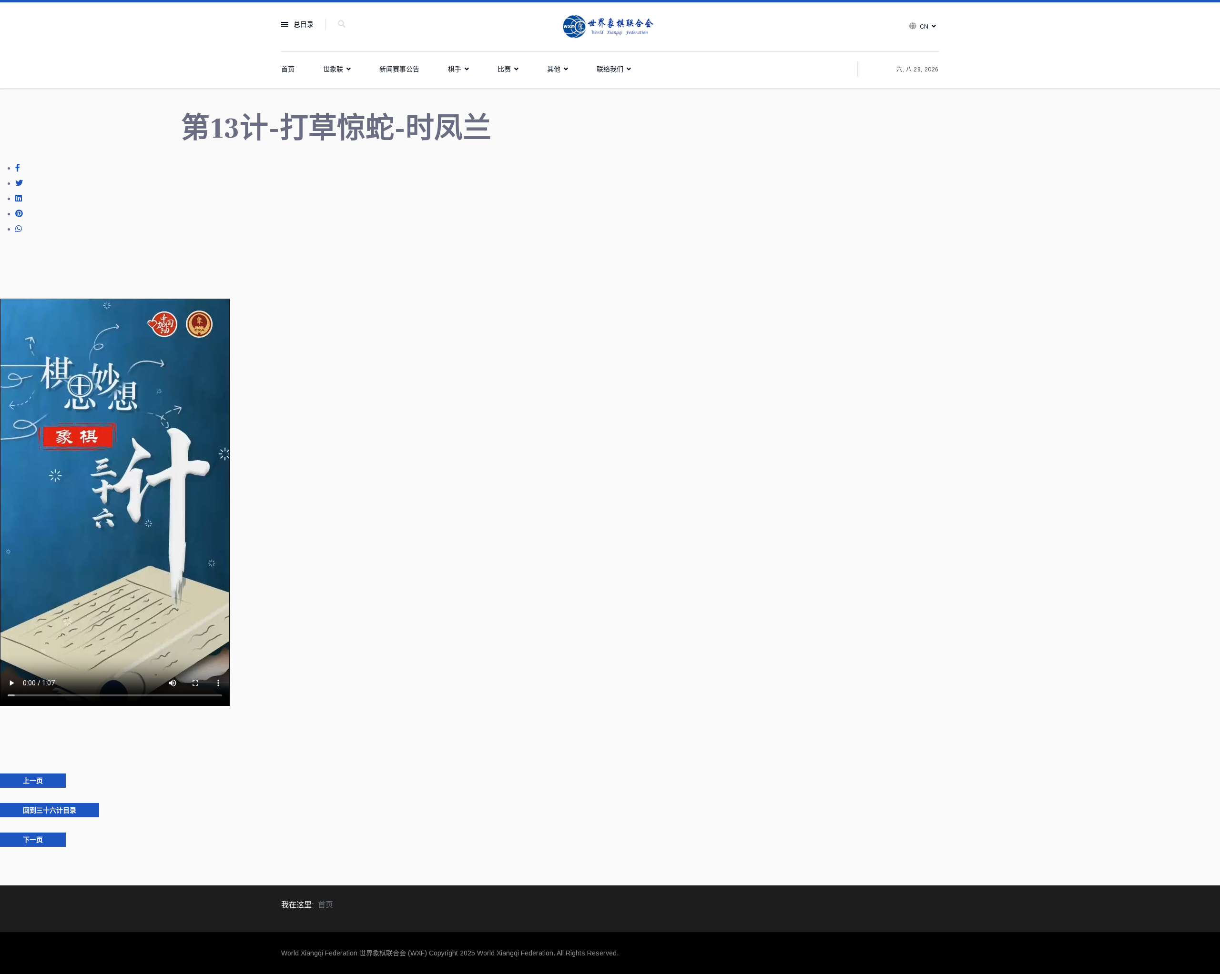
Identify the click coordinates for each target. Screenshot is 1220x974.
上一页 (33, 780)
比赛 (504, 69)
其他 (553, 69)
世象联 (333, 69)
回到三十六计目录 (49, 810)
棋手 (454, 69)
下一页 (33, 839)
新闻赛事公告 (399, 69)
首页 (288, 69)
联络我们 (610, 69)
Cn (924, 26)
